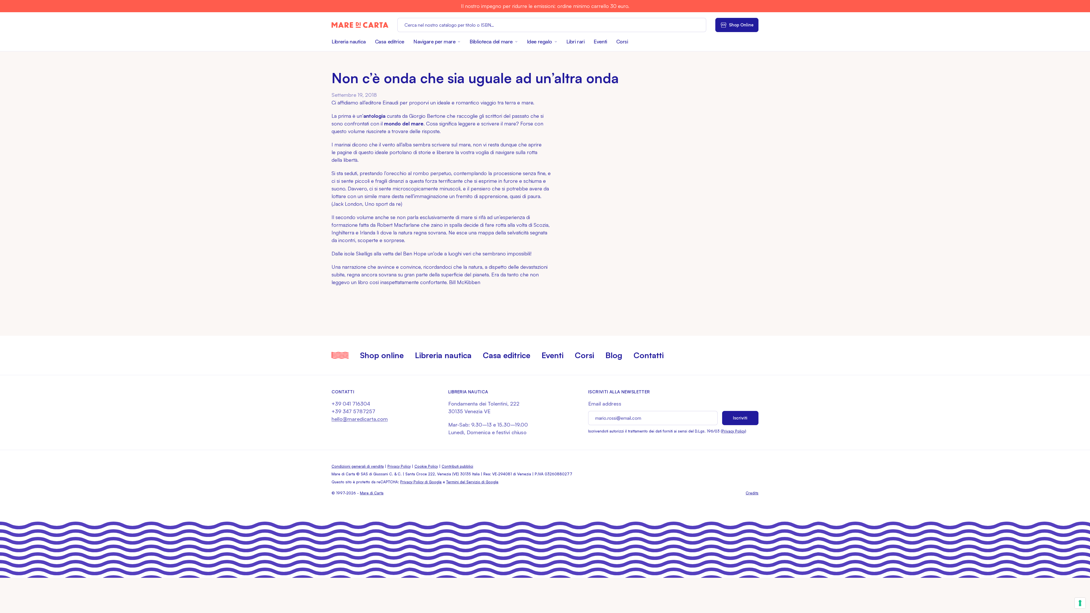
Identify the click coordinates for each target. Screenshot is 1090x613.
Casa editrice (389, 41)
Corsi (622, 41)
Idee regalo (539, 41)
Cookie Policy (426, 466)
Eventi (600, 41)
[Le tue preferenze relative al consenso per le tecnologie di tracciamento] (1080, 603)
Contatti (649, 355)
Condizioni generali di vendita (358, 466)
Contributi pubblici (457, 466)
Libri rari (575, 41)
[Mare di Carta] (360, 25)
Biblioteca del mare (490, 41)
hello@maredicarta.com (360, 419)
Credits (752, 493)
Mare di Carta (371, 493)
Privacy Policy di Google (421, 482)
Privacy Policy (733, 431)
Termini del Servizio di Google (472, 482)
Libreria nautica (349, 41)
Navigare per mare (434, 41)
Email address (604, 403)
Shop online (382, 355)
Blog (613, 355)
